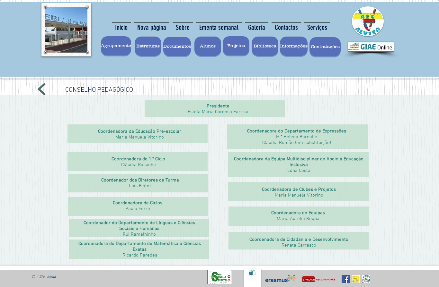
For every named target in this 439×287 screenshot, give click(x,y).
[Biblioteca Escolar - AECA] (356, 279)
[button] (265, 46)
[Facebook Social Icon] (346, 279)
